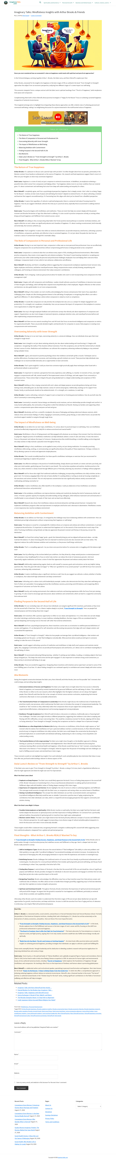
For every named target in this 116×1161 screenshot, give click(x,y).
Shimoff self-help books (54, 1015)
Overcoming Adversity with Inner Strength (33, 141)
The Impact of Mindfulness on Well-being (33, 144)
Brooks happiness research (92, 1009)
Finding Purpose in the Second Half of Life (33, 151)
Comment (18, 1032)
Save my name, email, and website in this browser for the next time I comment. (41, 1082)
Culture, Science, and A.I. (102, 3)
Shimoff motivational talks (22, 1015)
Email (16, 1064)
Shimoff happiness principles (92, 1013)
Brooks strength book (34, 1011)
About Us (48, 1105)
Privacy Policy (49, 1118)
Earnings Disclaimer (51, 1115)
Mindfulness (24, 1007)
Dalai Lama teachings (59, 1011)
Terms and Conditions (52, 1122)
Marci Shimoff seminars (77, 1013)
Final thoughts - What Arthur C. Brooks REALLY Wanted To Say (40, 160)
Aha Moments (23, 154)
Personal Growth (67, 3)
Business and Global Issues (83, 3)
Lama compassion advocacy (74, 1011)
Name (16, 1054)
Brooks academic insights (44, 1009)
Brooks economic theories (76, 1009)
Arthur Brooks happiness (29, 1009)
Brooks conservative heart (60, 1009)
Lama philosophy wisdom (34, 1013)
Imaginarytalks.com (63, 1157)
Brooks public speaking (21, 1011)
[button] (40, 2)
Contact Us (48, 1108)
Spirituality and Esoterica (51, 3)
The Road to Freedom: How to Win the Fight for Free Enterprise (42, 931)
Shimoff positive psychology (38, 1015)
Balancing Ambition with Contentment (32, 148)
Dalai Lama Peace (47, 1011)
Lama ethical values (88, 1011)
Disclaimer (48, 1112)
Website (16, 1073)
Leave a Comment (36, 15)
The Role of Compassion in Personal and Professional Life (38, 138)
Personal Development (35, 1007)
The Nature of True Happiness (29, 135)
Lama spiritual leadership (49, 1013)
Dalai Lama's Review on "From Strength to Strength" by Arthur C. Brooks (44, 157)
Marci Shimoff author (64, 1013)
